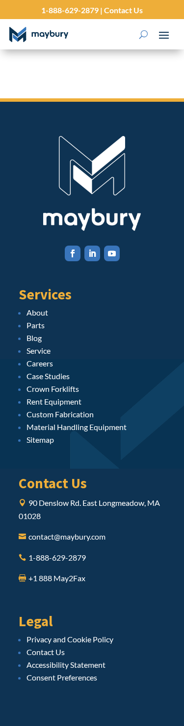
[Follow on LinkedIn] (92, 253)
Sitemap (40, 439)
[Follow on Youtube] (112, 253)
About (37, 312)
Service (38, 350)
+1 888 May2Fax (56, 578)
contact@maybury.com (66, 536)
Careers (39, 363)
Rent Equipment (53, 401)
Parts (35, 325)
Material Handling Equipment (76, 426)
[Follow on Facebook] (72, 253)
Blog (34, 337)
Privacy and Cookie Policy (69, 639)
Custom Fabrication (60, 414)
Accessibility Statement (65, 664)
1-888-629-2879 (70, 10)
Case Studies (48, 376)
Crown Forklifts (52, 388)
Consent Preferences (61, 677)
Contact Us (123, 10)
